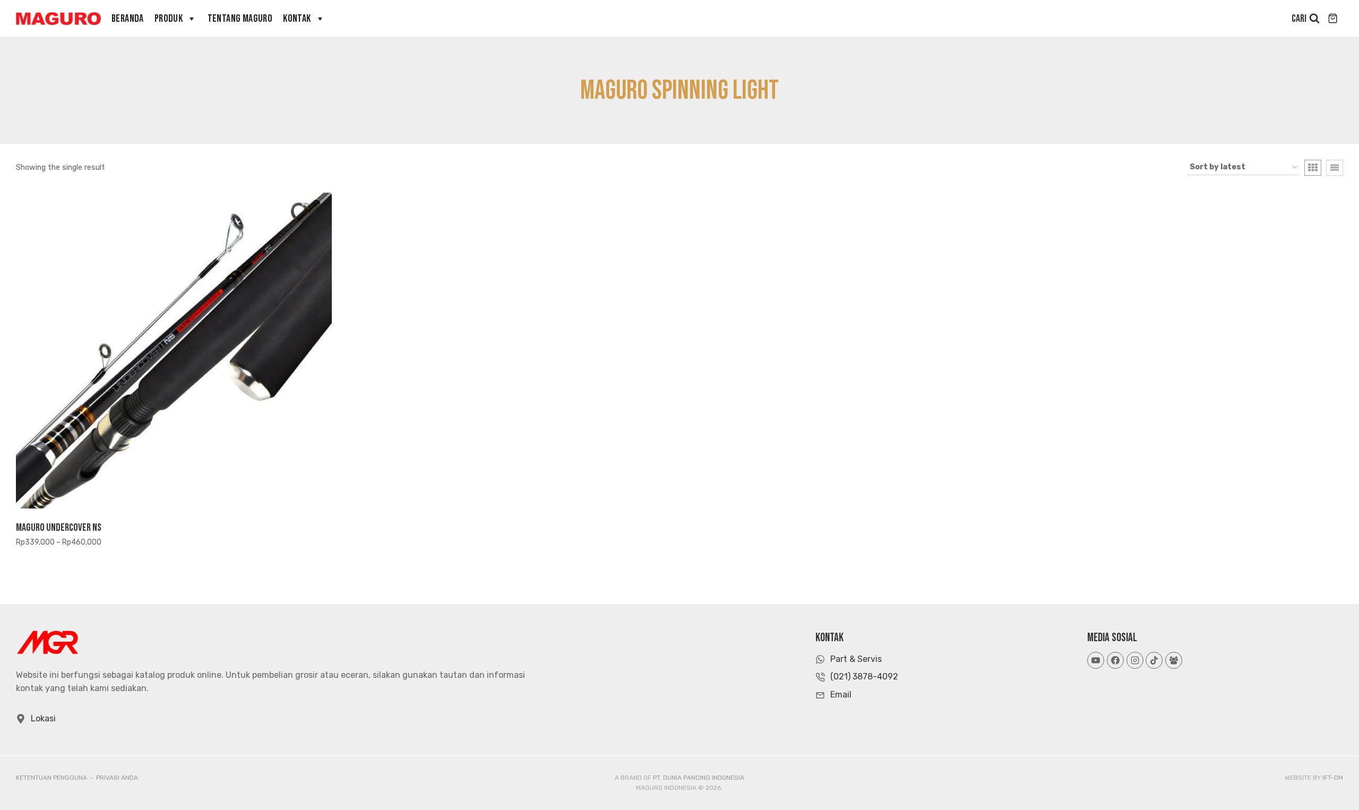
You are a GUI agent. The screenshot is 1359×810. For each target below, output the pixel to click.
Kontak (297, 18)
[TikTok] (1154, 660)
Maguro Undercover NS (58, 527)
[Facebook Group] (1173, 660)
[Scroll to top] (1331, 777)
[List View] (1334, 168)
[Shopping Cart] (1334, 18)
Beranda (127, 18)
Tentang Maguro (240, 18)
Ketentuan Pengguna (51, 777)
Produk (168, 18)
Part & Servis (856, 659)
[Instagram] (1134, 660)
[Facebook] (1115, 660)
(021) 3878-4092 (864, 676)
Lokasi (43, 718)
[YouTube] (1095, 660)
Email (840, 695)
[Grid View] (1312, 168)
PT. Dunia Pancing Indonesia (698, 777)
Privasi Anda (117, 777)
